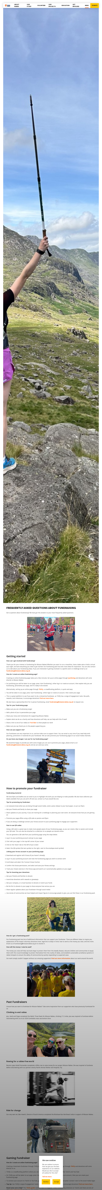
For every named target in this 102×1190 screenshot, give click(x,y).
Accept (56, 1182)
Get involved (76, 5)
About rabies (16, 5)
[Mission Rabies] (8, 5)
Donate (94, 5)
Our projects (52, 5)
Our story (29, 5)
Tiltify (41, 689)
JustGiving (71, 678)
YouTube (33, 723)
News (87, 5)
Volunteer (41, 5)
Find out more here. (47, 698)
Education (65, 5)
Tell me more (47, 1177)
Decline (46, 1182)
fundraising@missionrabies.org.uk (18, 671)
